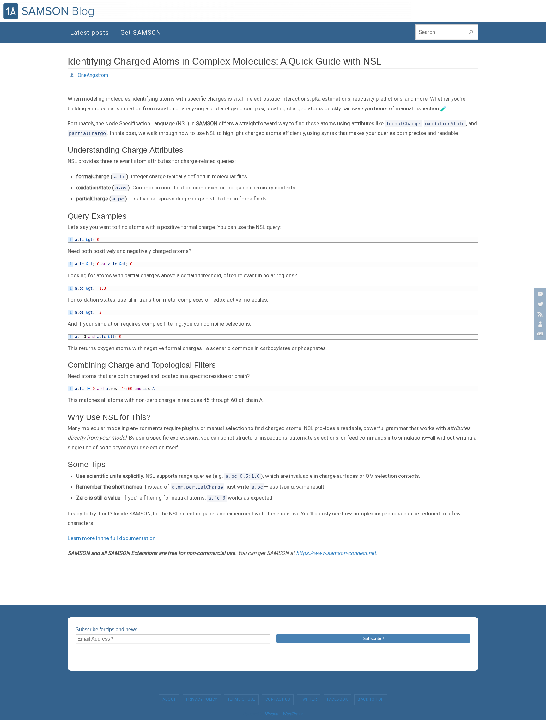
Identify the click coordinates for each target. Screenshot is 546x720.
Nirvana (271, 713)
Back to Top (371, 699)
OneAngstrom (93, 75)
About (169, 699)
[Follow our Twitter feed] (539, 304)
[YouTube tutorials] (539, 294)
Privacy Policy (201, 699)
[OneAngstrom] (539, 324)
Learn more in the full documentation (111, 538)
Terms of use (241, 699)
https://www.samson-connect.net (336, 553)
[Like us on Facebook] (539, 314)
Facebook (337, 699)
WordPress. (292, 713)
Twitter (308, 699)
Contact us (277, 699)
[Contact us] (539, 334)
